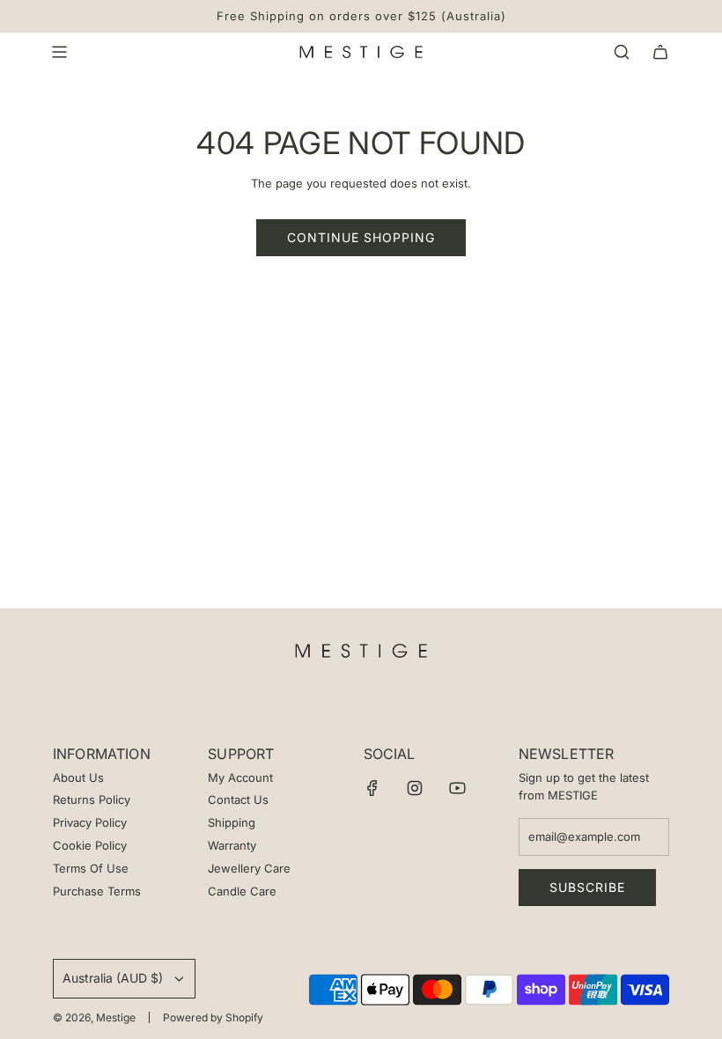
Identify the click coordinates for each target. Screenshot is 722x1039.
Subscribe (587, 887)
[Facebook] (372, 788)
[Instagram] (414, 788)
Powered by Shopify (213, 1017)
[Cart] (660, 52)
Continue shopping (361, 237)
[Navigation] (59, 52)
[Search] (621, 52)
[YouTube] (457, 788)
